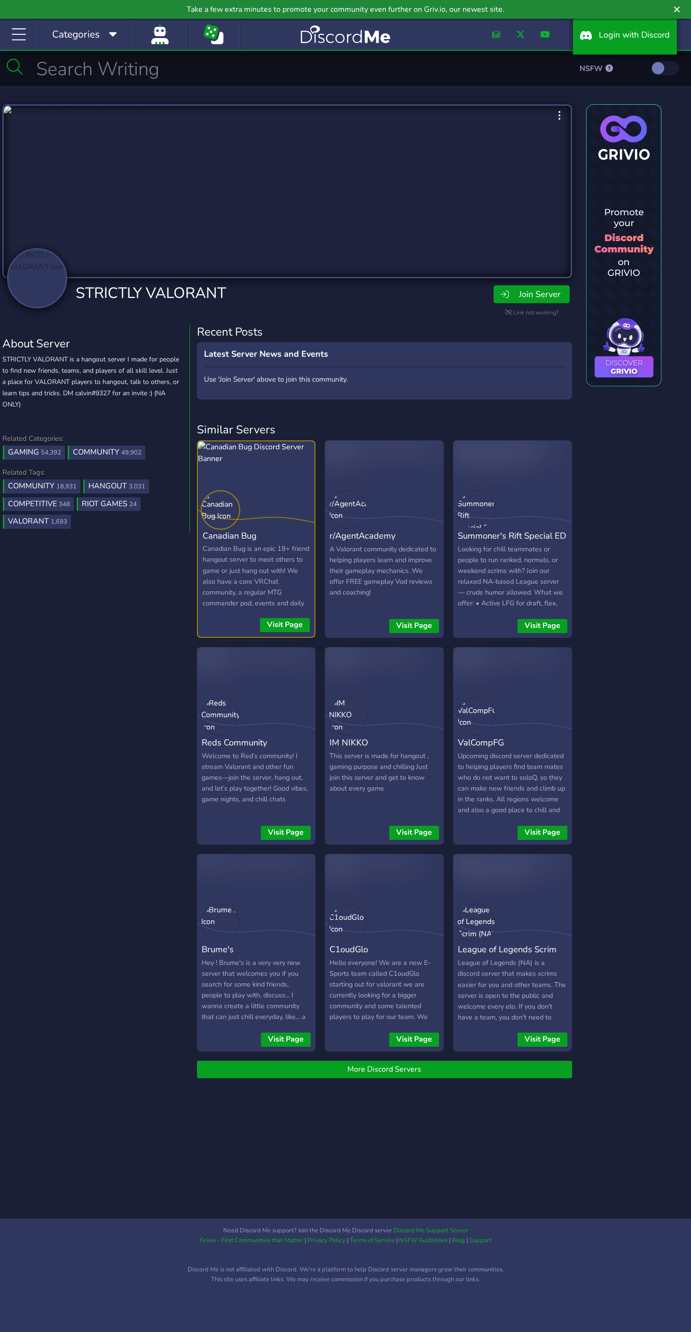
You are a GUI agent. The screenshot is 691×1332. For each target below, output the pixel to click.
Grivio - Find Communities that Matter (251, 1240)
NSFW (592, 68)
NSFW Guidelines (423, 1240)
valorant (37, 521)
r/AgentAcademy (362, 535)
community (42, 486)
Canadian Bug (230, 535)
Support (480, 1240)
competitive (39, 504)
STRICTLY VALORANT (151, 293)
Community (107, 452)
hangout (116, 486)
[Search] (14, 66)
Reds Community (234, 742)
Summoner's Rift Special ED (512, 535)
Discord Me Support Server (430, 1230)
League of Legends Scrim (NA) (507, 956)
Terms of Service (372, 1240)
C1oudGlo (349, 949)
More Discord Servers (384, 1069)
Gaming (34, 452)
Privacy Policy (326, 1240)
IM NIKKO (349, 742)
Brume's (218, 949)
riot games (109, 504)
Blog (458, 1240)
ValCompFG (481, 742)
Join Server (539, 294)
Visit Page (285, 624)
